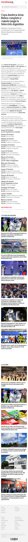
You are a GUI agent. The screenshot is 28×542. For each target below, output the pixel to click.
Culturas (3, 510)
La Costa (3, 522)
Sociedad (3, 509)
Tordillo (3, 518)
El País (16, 527)
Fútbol (2, 209)
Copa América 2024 (19, 209)
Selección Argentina (6, 211)
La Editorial (17, 509)
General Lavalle (18, 518)
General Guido (4, 520)
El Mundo (17, 529)
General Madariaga (19, 520)
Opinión (16, 507)
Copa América (9, 209)
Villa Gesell (3, 525)
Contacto (17, 510)
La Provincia (17, 525)
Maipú (16, 522)
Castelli (2, 527)
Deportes (15, 7)
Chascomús (17, 517)
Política (2, 507)
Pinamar (3, 523)
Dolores (3, 517)
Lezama (3, 529)
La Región (17, 523)
